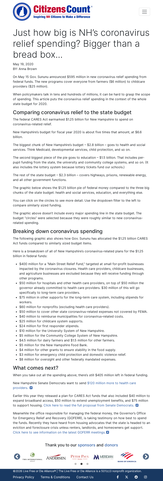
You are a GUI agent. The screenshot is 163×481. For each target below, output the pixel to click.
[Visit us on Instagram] (145, 477)
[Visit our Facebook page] (119, 477)
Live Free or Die (74, 471)
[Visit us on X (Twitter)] (126, 477)
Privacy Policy (23, 477)
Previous (17, 457)
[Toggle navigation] (144, 12)
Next (146, 457)
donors (111, 445)
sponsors (86, 445)
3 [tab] (87, 464)
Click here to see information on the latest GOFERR (59, 432)
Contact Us (84, 477)
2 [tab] (81, 464)
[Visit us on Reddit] (136, 477)
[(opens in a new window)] (34, 457)
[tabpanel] (34, 457)
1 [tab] (76, 464)
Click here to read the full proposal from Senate (89, 405)
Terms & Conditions (55, 477)
